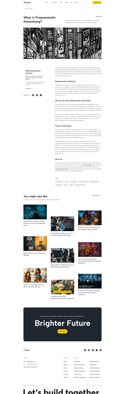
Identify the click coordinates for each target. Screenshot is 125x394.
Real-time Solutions (95, 377)
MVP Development (95, 368)
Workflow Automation (80, 377)
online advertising (73, 181)
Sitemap (100, 385)
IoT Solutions (77, 374)
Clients (66, 371)
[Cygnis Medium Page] (101, 350)
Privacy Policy (94, 385)
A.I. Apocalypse (87, 165)
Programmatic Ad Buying (94, 181)
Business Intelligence (79, 371)
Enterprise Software (95, 374)
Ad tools (66, 181)
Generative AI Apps (79, 364)
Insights (76, 2)
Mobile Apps (93, 364)
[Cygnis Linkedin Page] (85, 350)
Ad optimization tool (59, 181)
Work (61, 2)
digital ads (72, 184)
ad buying (66, 184)
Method (66, 2)
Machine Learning (79, 368)
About (71, 2)
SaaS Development (95, 371)
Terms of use (87, 385)
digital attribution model (61, 169)
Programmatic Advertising (83, 181)
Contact (66, 377)
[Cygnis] (27, 3)
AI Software (77, 361)
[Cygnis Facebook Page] (93, 350)
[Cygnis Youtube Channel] (89, 350)
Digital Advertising (59, 184)
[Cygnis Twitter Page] (97, 350)
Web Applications (94, 361)
